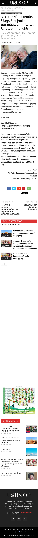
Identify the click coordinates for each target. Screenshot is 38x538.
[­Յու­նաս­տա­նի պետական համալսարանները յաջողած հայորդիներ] (6, 233)
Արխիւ (14, 532)
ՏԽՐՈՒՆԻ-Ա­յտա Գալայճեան (11, 473)
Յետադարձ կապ (27, 530)
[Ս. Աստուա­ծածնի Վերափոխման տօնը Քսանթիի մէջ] (6, 256)
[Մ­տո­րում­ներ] (31, 452)
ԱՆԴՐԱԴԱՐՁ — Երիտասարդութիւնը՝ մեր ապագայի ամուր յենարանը (10, 429)
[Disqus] (19, 298)
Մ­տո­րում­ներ (5, 449)
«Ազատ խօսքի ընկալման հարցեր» (30, 207)
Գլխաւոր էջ (7, 530)
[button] (35, 3)
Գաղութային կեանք (16, 13)
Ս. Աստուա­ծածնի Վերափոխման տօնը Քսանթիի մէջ (21, 256)
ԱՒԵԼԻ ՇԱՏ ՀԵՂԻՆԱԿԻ (11, 225)
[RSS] (19, 519)
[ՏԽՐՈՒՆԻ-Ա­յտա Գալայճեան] (31, 476)
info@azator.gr (26, 513)
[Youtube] (25, 519)
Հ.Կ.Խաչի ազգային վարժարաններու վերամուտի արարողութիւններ (10, 209)
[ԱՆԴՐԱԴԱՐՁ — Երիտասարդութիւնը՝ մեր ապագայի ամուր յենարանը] (31, 429)
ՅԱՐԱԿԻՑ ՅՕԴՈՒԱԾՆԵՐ (12, 221)
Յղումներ (16, 530)
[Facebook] (13, 519)
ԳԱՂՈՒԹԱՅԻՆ (5, 13)
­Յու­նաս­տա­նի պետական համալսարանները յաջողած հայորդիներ (24, 233)
